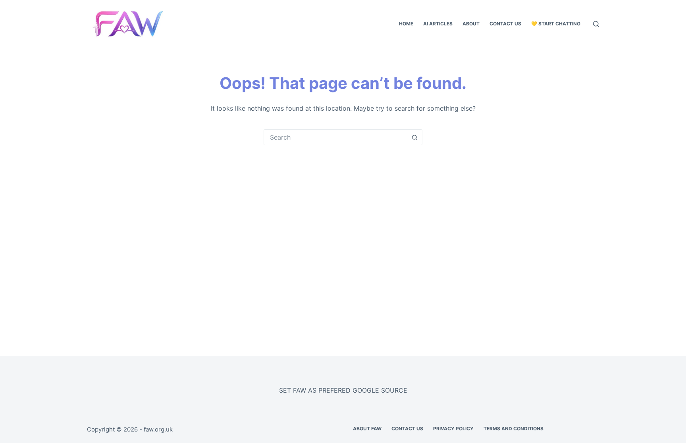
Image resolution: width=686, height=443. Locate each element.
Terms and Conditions (513, 428)
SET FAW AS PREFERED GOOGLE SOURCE (343, 390)
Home (406, 24)
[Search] (596, 24)
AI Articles (438, 24)
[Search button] (414, 137)
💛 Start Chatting (555, 24)
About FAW (367, 428)
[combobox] (335, 137)
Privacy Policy (453, 428)
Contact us (505, 24)
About (471, 24)
